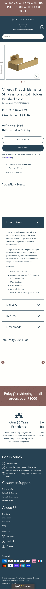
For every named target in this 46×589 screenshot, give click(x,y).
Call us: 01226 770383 (24, 20)
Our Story (6, 514)
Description (14, 222)
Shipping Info (7, 489)
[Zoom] (36, 75)
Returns (11, 316)
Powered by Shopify (9, 583)
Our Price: (10, 115)
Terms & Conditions (10, 497)
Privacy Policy (7, 501)
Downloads (13, 327)
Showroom (6, 518)
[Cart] (41, 27)
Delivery (11, 305)
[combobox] (23, 36)
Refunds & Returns (9, 493)
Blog (4, 526)
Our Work (6, 522)
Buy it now (23, 148)
